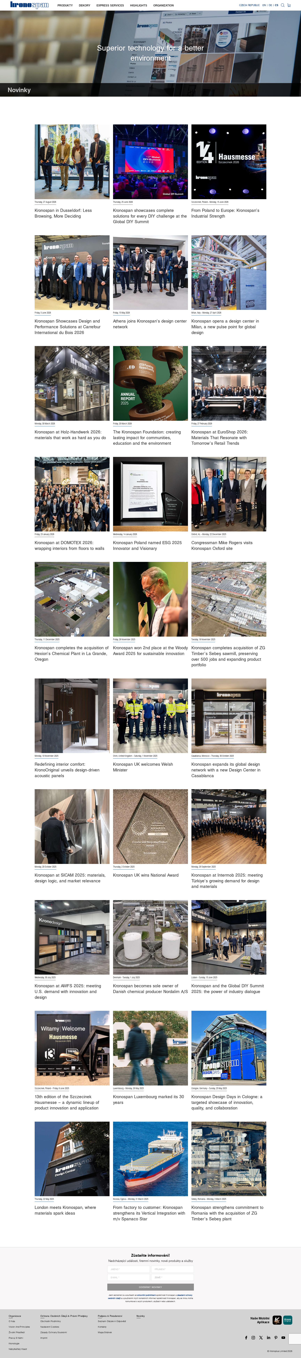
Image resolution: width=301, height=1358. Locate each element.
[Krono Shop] (289, 5)
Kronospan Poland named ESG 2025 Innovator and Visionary (147, 545)
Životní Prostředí (17, 1332)
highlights (138, 5)
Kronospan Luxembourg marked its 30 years (148, 1099)
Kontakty (102, 1327)
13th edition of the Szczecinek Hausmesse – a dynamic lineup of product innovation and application (67, 1102)
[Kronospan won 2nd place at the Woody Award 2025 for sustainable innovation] (150, 599)
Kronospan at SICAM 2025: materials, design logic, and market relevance (70, 878)
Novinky (141, 1316)
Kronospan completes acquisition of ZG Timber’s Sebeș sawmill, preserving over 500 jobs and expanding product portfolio (228, 656)
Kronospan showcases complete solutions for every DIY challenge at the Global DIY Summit (150, 216)
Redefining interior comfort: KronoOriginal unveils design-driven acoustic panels (67, 769)
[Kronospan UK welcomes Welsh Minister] (150, 715)
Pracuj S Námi (16, 1338)
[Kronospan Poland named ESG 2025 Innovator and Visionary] (150, 494)
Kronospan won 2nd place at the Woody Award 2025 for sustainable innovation (150, 650)
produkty (65, 5)
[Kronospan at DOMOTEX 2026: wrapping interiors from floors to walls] (72, 494)
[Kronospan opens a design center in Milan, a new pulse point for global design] (228, 272)
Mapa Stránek (105, 1332)
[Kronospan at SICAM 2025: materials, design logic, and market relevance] (72, 826)
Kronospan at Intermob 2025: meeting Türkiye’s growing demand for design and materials (227, 880)
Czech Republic (249, 5)
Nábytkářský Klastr (18, 1349)
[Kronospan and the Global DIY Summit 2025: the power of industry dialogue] (228, 937)
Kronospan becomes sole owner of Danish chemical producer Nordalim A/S (150, 988)
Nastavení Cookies (49, 1327)
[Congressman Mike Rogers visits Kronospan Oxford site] (228, 494)
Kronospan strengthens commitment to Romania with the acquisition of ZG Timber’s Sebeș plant (227, 1213)
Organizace (15, 1316)
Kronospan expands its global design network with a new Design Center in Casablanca (225, 769)
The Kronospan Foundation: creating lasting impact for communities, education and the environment (147, 437)
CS (276, 5)
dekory (84, 5)
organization (163, 5)
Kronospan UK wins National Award (146, 875)
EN (264, 5)
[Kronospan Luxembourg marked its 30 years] (150, 1048)
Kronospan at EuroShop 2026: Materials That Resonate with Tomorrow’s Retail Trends (219, 437)
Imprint (43, 1338)
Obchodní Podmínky (50, 1321)
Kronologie (14, 1343)
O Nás (12, 1321)
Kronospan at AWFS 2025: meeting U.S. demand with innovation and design (68, 991)
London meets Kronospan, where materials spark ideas (65, 1210)
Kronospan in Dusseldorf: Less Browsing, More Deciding (63, 213)
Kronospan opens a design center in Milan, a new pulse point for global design (225, 326)
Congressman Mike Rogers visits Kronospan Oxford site (222, 545)
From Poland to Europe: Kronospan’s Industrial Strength (225, 213)
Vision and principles (19, 1327)
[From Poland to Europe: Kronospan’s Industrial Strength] (228, 161)
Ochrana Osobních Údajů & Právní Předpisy (63, 1316)
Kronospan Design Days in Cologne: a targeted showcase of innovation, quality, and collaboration (227, 1102)
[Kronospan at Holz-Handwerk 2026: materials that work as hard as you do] (72, 383)
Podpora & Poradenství (110, 1316)
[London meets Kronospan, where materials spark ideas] (72, 1158)
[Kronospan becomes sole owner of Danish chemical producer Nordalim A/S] (150, 937)
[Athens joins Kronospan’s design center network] (150, 272)
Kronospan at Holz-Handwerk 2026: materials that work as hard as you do (70, 435)
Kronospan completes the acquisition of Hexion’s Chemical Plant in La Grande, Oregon (72, 653)
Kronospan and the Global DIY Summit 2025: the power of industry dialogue (227, 988)
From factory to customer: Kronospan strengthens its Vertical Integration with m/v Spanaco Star (149, 1213)
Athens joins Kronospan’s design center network (150, 324)
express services (110, 5)
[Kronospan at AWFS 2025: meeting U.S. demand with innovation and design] (72, 937)
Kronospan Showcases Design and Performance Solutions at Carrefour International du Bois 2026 (68, 326)
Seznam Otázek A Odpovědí (112, 1321)
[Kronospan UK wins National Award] (150, 826)
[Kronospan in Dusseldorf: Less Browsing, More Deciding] (72, 161)
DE (270, 5)
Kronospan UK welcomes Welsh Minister (143, 767)
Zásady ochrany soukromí (53, 1332)
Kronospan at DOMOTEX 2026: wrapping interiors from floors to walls (69, 545)
